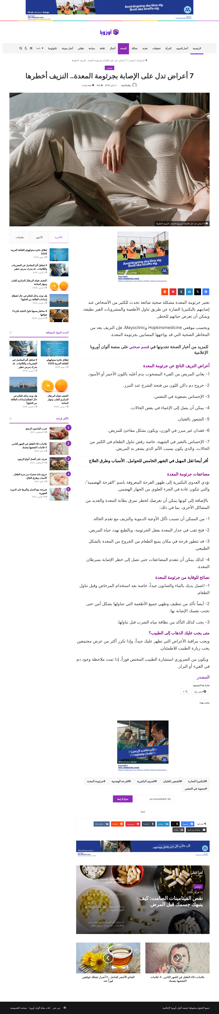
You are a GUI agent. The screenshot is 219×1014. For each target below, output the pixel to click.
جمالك (134, 48)
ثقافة (102, 48)
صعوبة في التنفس (195, 788)
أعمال (112, 48)
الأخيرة (58, 237)
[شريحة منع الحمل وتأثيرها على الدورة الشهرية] (59, 494)
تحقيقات (156, 48)
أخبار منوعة (67, 48)
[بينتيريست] (173, 291)
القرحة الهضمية (120, 781)
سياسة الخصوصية (18, 1007)
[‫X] (197, 291)
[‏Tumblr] (181, 291)
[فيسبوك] (205, 291)
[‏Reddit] (164, 291)
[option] (143, 899)
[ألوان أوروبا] (109, 32)
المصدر (203, 677)
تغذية (145, 48)
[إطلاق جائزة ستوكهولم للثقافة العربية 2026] (59, 254)
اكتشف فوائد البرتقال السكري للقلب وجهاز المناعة (58, 399)
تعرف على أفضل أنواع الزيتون (32, 458)
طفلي (81, 48)
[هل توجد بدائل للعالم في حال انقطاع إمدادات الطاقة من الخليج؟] (59, 300)
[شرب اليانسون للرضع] (59, 433)
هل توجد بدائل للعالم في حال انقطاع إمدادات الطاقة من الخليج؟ (24, 399)
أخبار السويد (182, 48)
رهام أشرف (126, 85)
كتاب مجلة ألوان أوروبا (39, 1007)
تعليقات (20, 237)
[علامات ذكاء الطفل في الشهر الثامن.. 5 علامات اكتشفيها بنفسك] (59, 448)
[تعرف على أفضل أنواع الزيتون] (59, 463)
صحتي (132, 60)
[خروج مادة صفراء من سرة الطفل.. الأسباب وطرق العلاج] (59, 479)
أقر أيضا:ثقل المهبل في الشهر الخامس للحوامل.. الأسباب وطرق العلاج (148, 460)
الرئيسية (197, 48)
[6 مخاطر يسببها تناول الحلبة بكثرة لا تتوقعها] (59, 315)
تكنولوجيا (52, 48)
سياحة (92, 48)
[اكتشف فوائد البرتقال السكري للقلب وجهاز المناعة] (59, 285)
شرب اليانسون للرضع (36, 428)
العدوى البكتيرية (146, 781)
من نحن (56, 1007)
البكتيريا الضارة (196, 781)
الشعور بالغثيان (171, 781)
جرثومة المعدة (95, 781)
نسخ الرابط (122, 798)
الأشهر (39, 237)
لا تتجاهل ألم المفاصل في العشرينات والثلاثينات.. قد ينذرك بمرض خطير (24, 363)
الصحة (123, 48)
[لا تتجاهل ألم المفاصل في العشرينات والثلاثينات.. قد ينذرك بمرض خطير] (59, 270)
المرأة (168, 48)
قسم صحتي (139, 346)
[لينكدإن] (189, 291)
